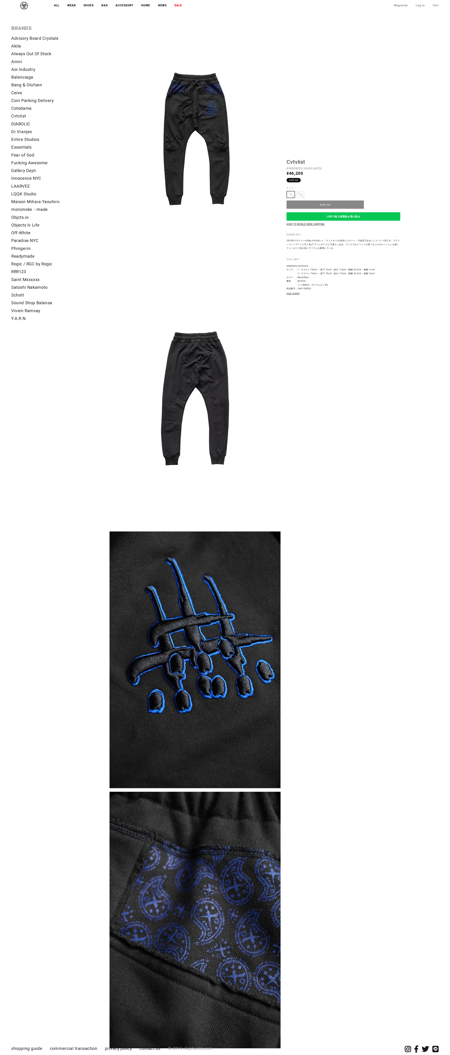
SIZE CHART (293, 293)
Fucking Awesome (29, 162)
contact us (150, 1048)
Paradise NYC (24, 240)
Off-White (20, 232)
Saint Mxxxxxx (25, 279)
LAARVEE (20, 186)
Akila (16, 46)
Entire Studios (25, 139)
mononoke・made (29, 209)
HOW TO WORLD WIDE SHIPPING (306, 224)
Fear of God (22, 155)
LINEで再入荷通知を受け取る (343, 216)
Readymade (22, 256)
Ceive (16, 92)
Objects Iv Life (25, 225)
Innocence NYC (26, 178)
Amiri (16, 61)
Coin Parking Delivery (32, 100)
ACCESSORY (124, 5)
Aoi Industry (23, 69)
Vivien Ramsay (25, 310)
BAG (104, 5)
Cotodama (21, 108)
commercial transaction (73, 1048)
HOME (145, 5)
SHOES (88, 5)
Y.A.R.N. (19, 318)
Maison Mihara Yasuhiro (35, 201)
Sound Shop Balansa (31, 302)
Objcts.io (19, 217)
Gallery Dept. (24, 170)
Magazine (401, 5)
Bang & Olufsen (26, 84)
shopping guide (26, 1048)
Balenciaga (22, 77)
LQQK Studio (23, 194)
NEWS (162, 5)
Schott (17, 295)
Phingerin (21, 248)
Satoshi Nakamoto (29, 287)
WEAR (71, 5)
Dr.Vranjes (21, 131)
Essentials (21, 147)
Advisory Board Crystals (35, 38)
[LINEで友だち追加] (435, 1050)
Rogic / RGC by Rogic (31, 264)
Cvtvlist (18, 116)
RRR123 (18, 271)
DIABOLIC (20, 124)
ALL (56, 5)
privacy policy (118, 1048)
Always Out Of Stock (31, 53)
